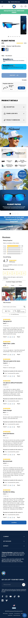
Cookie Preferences (16, 615)
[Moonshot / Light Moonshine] (3, 49)
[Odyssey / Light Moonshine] (6, 49)
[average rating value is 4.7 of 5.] (20, 43)
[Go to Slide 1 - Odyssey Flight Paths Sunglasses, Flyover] (8, 36)
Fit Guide (24, 80)
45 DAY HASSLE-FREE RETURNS (14, 229)
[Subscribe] (23, 584)
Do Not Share (10, 615)
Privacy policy (11, 613)
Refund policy (5, 613)
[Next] (26, 2)
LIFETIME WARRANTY (14, 226)
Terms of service (17, 613)
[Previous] (2, 2)
